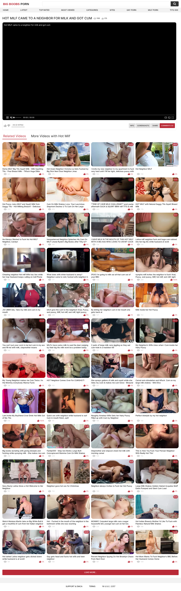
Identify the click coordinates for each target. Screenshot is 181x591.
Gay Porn (131, 10)
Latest (23, 10)
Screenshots (143, 126)
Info (132, 126)
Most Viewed (67, 10)
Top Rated (44, 10)
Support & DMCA (74, 586)
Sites (112, 10)
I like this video (5, 125)
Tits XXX (174, 10)
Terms (92, 586)
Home (5, 10)
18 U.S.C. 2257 (108, 586)
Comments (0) (167, 126)
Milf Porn (153, 10)
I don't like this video (8, 125)
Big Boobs (16, 4)
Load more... (90, 572)
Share (155, 126)
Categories (92, 10)
